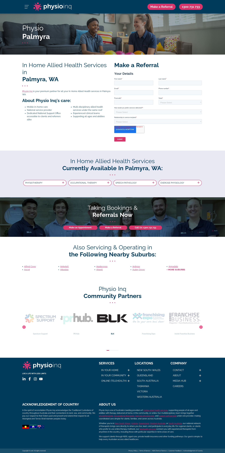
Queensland (145, 375)
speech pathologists (167, 416)
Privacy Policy (133, 451)
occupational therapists (124, 416)
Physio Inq (27, 91)
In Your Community (113, 375)
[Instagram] (35, 379)
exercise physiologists (144, 416)
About (177, 375)
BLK (112, 334)
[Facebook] (29, 379)
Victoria (142, 391)
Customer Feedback (175, 451)
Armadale (173, 266)
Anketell (64, 266)
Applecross (101, 266)
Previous (24, 327)
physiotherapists (106, 416)
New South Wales (148, 370)
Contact (178, 370)
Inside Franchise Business (185, 334)
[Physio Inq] (52, 6)
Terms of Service (144, 451)
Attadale (64, 270)
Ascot (27, 270)
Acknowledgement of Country (193, 451)
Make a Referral (161, 6)
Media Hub (179, 381)
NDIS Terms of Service (159, 451)
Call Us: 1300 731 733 (145, 227)
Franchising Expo (148, 334)
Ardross (136, 266)
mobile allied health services (155, 410)
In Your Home (109, 370)
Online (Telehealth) (114, 381)
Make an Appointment (80, 227)
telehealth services (148, 429)
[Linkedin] (24, 379)
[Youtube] (41, 379)
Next (201, 327)
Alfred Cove (30, 266)
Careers (178, 386)
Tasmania (143, 386)
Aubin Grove (138, 270)
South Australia (148, 381)
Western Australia (149, 397)
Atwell (99, 270)
